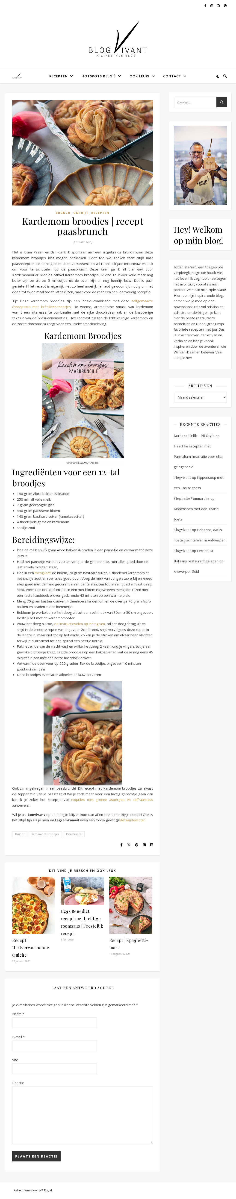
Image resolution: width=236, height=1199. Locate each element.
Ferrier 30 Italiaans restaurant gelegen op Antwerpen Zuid (199, 561)
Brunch (63, 213)
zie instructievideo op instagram (79, 623)
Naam (18, 1013)
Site (15, 1060)
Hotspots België (99, 76)
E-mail (18, 1036)
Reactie (18, 1082)
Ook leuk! (139, 76)
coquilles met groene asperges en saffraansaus (112, 799)
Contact (172, 76)
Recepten (58, 76)
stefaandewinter (132, 820)
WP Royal (45, 1190)
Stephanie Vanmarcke (191, 498)
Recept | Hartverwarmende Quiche (30, 947)
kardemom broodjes (45, 834)
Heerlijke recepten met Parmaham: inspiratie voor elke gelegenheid (198, 456)
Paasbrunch (74, 834)
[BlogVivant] (17, 76)
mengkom (42, 572)
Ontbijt (80, 213)
